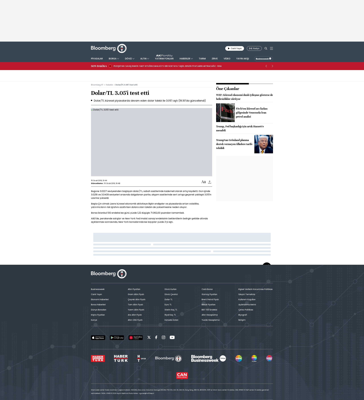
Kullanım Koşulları (247, 299)
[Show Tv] (238, 358)
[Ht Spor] (141, 358)
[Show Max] (269, 358)
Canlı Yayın (96, 294)
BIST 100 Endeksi (209, 309)
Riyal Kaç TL (170, 314)
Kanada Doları (171, 320)
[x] (149, 337)
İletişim (242, 320)
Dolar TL (168, 299)
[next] (272, 66)
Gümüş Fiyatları (209, 294)
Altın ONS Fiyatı (135, 320)
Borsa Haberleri (98, 304)
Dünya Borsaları (98, 309)
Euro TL (168, 304)
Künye (94, 320)
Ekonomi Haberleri (100, 299)
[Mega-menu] (271, 48)
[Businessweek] (208, 358)
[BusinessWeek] (263, 58)
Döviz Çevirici (171, 294)
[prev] (266, 66)
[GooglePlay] (117, 337)
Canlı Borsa (207, 289)
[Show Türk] (254, 358)
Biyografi (242, 314)
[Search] (266, 48)
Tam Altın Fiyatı (135, 304)
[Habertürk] (98, 358)
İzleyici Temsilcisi (246, 294)
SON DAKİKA (99, 66)
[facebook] (156, 337)
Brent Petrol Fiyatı (210, 299)
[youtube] (172, 337)
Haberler (109, 85)
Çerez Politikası (245, 309)
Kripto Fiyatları (98, 314)
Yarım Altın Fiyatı (136, 309)
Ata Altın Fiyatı (135, 314)
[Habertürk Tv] (121, 358)
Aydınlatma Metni (247, 304)
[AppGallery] (136, 337)
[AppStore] (98, 337)
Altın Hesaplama (210, 314)
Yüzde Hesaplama (211, 320)
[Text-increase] (203, 182)
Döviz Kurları (170, 289)
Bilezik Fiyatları (208, 304)
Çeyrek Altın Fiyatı (136, 299)
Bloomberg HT (97, 85)
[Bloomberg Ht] (168, 358)
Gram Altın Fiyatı (136, 294)
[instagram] (163, 337)
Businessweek (98, 289)
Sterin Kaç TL (171, 309)
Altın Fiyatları (134, 289)
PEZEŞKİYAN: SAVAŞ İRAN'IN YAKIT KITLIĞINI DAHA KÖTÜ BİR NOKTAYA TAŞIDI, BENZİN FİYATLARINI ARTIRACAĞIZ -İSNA (168, 66)
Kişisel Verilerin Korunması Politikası (255, 289)
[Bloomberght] (109, 48)
